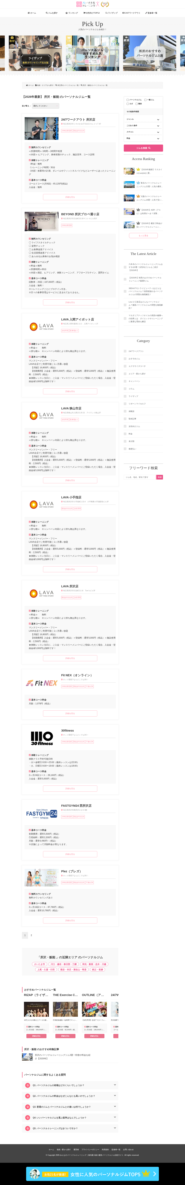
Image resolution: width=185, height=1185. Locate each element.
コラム (131, 389)
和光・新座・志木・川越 (94, 964)
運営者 (76, 1150)
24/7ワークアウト (132, 13)
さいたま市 (39, 964)
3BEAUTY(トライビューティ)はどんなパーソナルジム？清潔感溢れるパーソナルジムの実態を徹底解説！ (146, 291)
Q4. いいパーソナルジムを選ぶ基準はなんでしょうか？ (60, 1118)
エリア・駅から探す (137, 374)
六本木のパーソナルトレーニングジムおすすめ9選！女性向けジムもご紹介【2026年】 (146, 267)
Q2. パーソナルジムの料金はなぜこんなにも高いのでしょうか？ (64, 1096)
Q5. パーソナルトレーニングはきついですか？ (55, 1128)
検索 (160, 477)
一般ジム (150, 100)
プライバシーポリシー (90, 1150)
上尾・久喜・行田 (46, 969)
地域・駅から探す (64, 1150)
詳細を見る (36, 1036)
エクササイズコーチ (137, 366)
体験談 (131, 411)
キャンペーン (134, 381)
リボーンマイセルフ (137, 404)
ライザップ (113, 13)
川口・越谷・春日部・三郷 (64, 964)
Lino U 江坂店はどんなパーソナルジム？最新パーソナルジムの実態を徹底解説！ (146, 305)
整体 (140, 104)
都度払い (132, 449)
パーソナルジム (135, 100)
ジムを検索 (141, 148)
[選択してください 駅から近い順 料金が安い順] (45, 106)
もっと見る (143, 235)
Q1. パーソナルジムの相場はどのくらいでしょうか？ (58, 1085)
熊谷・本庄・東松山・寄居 (73, 969)
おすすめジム (134, 359)
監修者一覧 (152, 13)
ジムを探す (53, 13)
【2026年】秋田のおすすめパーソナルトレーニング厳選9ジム (145, 279)
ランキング (73, 13)
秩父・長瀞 (97, 969)
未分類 (131, 441)
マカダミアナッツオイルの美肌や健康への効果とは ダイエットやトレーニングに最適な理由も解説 (146, 318)
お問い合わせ (128, 1150)
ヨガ (131, 104)
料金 (130, 434)
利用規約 (105, 1150)
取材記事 (132, 419)
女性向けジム (134, 426)
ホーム (33, 13)
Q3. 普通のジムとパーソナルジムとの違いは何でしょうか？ (62, 1107)
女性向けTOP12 (92, 13)
